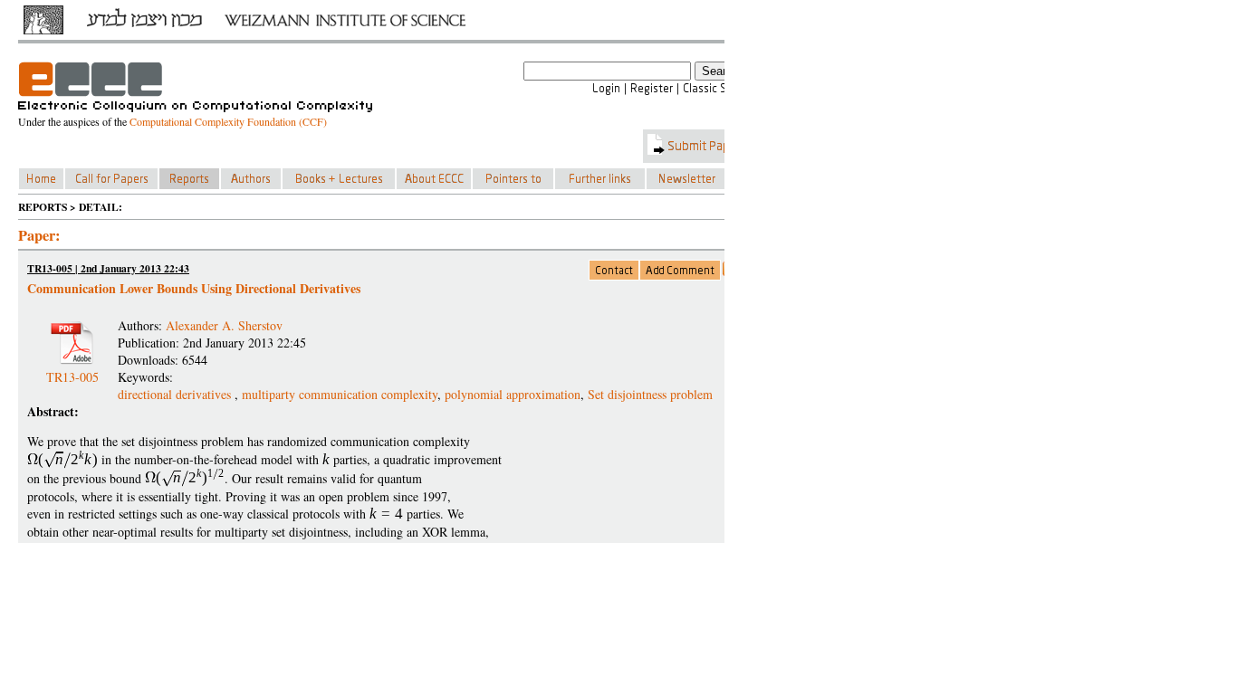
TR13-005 (72, 369)
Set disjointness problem (650, 394)
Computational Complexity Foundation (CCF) (228, 121)
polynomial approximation (512, 394)
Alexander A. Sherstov (224, 325)
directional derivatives (176, 394)
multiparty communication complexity (339, 394)
